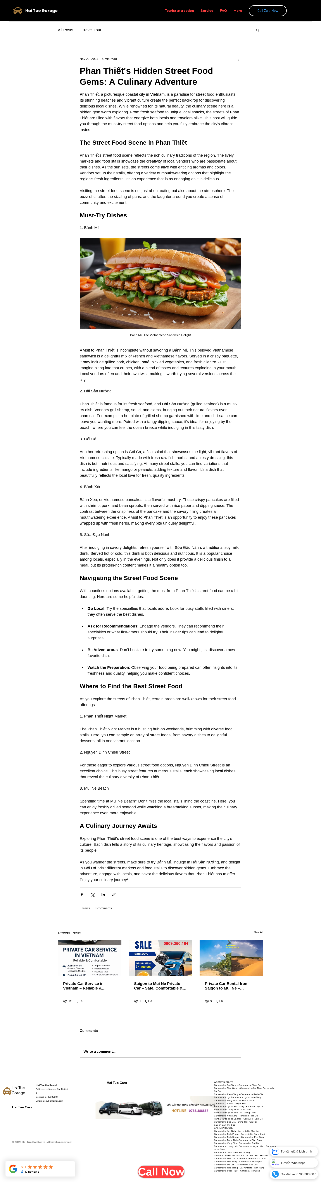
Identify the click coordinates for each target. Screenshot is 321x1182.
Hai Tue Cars (22, 1107)
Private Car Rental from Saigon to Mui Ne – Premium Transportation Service (227, 986)
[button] (257, 30)
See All (258, 932)
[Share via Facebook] (82, 895)
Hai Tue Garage (18, 1090)
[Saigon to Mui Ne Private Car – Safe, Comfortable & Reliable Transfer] (160, 958)
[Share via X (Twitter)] (92, 895)
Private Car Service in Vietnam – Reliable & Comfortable (83, 986)
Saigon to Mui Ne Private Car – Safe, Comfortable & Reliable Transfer (158, 986)
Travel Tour (91, 30)
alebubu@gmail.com (53, 1101)
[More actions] (238, 58)
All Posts (65, 30)
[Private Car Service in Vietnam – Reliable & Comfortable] (89, 958)
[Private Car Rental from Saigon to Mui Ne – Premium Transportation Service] (231, 958)
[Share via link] (114, 895)
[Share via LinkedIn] (103, 895)
